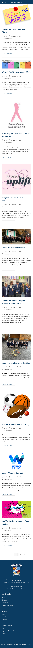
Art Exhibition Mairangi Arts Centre (15, 522)
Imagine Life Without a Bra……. (12, 199)
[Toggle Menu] (2, 2)
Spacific (18, 644)
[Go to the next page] (29, 554)
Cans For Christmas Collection (16, 362)
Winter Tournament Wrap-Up (15, 424)
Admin (5, 36)
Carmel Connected (8, 605)
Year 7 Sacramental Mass (13, 247)
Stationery (5, 619)
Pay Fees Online (7, 626)
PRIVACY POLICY (27, 644)
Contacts (4, 633)
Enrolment (5, 603)
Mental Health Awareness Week (16, 72)
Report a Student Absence (10, 631)
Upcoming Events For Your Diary (14, 31)
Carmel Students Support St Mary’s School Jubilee (14, 302)
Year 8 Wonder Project (12, 472)
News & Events (8, 38)
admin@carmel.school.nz (18, 589)
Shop (3, 628)
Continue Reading (9, 53)
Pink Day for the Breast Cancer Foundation (16, 135)
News (3, 597)
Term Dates (5, 617)
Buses (4, 614)
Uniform (4, 611)
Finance (4, 600)
